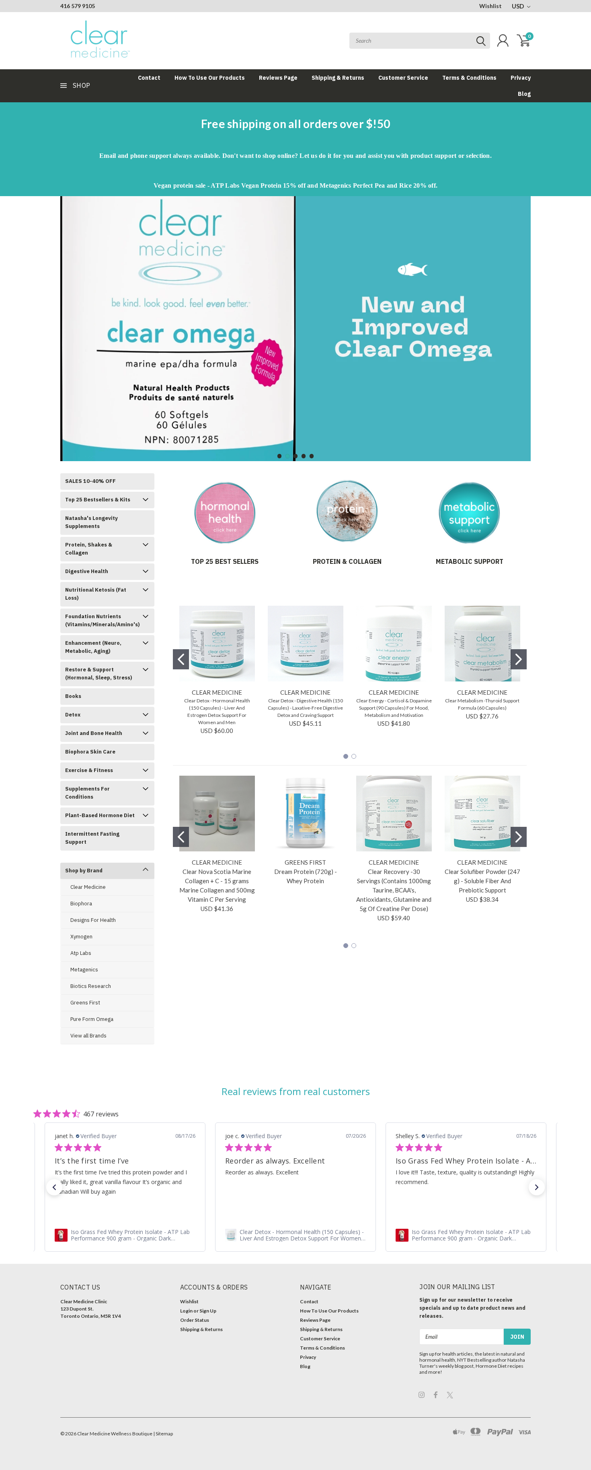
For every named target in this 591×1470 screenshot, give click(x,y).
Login (186, 1311)
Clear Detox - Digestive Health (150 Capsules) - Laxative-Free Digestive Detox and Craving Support (305, 708)
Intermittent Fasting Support (92, 837)
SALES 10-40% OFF (90, 481)
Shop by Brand (84, 870)
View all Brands (88, 1035)
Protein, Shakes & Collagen (88, 548)
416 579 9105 (77, 5)
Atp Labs (80, 953)
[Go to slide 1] (181, 659)
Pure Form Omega (91, 1019)
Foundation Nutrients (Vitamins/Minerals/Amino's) (102, 620)
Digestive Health (86, 571)
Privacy (521, 77)
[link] (125, 1235)
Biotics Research (90, 986)
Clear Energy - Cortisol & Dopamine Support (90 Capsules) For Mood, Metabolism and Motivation (394, 708)
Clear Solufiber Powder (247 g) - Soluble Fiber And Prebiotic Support (482, 881)
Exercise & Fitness (89, 770)
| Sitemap (163, 1434)
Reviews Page (278, 77)
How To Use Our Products (209, 77)
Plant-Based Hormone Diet (100, 815)
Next (523, 322)
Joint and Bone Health (93, 733)
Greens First (85, 1002)
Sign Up (207, 1311)
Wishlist (490, 5)
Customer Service (403, 77)
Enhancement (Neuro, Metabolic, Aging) (93, 647)
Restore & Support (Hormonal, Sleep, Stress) (98, 673)
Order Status (194, 1320)
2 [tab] (287, 456)
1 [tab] (279, 456)
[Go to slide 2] (519, 659)
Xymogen (81, 936)
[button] (54, 1187)
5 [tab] (312, 456)
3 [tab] (295, 456)
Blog (524, 93)
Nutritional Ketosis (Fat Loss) (95, 593)
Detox (72, 714)
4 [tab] (304, 456)
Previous (68, 322)
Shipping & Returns (338, 77)
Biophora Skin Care (90, 751)
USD (518, 6)
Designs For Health (93, 920)
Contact (149, 77)
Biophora (81, 903)
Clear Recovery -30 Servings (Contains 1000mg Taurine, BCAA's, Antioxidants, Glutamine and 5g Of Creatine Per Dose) (393, 890)
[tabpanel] (295, 328)
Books (73, 696)
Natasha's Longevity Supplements (91, 522)
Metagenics (84, 969)
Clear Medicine (88, 887)
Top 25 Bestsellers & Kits (97, 499)
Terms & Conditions (469, 77)
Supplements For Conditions (87, 792)
